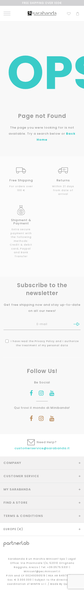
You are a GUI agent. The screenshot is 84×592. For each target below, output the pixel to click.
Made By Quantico (63, 584)
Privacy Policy (45, 341)
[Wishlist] (69, 13)
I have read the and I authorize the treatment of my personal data (44, 343)
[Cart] (77, 13)
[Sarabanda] (42, 13)
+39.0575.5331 (58, 567)
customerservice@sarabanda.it (42, 448)
